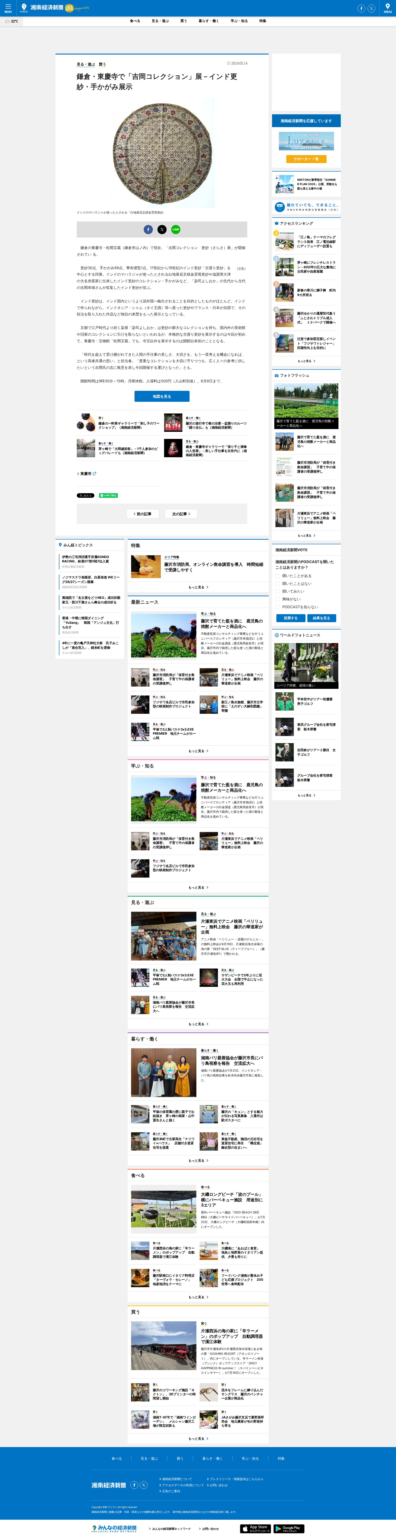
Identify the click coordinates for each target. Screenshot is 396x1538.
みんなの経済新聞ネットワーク (113, 1528)
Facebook (361, 8)
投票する (291, 618)
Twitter (371, 8)
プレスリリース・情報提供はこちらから (237, 1479)
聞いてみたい (293, 591)
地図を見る (162, 396)
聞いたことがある (297, 576)
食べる (135, 21)
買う (183, 21)
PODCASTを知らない (300, 607)
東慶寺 (85, 473)
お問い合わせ (219, 1485)
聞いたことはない (297, 583)
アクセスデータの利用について (183, 1485)
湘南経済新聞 (41, 8)
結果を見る (321, 618)
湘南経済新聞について (177, 1479)
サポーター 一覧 (306, 159)
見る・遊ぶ (160, 21)
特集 (262, 21)
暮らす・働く (209, 21)
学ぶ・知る (239, 21)
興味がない (291, 599)
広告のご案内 (171, 1491)
